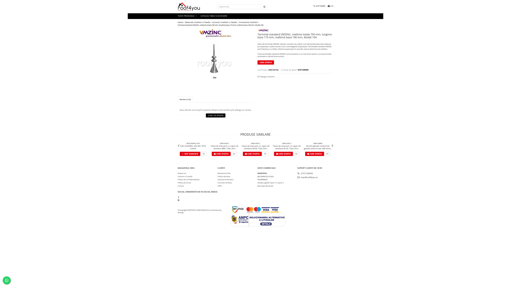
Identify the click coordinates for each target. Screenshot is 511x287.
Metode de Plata (224, 173)
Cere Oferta (266, 62)
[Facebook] (178, 197)
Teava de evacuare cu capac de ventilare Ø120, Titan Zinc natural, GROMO (287, 147)
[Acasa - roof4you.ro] (191, 6)
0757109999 (306, 173)
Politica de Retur (224, 176)
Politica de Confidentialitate (188, 179)
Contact (181, 186)
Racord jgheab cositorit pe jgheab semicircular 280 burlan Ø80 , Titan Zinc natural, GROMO (318, 147)
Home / (181, 22)
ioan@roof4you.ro (309, 177)
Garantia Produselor (226, 179)
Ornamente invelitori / (249, 22)
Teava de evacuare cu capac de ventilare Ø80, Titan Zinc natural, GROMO (224, 147)
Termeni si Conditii (185, 176)
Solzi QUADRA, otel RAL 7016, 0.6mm (193, 147)
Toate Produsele (186, 16)
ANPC (220, 186)
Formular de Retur (225, 183)
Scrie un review (215, 115)
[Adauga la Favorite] (204, 154)
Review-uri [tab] (185, 99)
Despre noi (182, 173)
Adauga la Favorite (267, 76)
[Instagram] (178, 200)
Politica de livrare (184, 183)
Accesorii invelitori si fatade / (225, 22)
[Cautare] (264, 7)
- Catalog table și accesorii (213, 16)
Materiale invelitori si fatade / (198, 22)
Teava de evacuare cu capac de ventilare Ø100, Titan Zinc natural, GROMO (255, 147)
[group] (216, 58)
